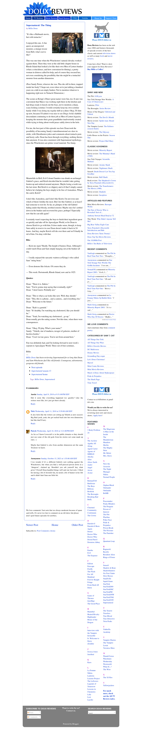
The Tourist (107, 610)
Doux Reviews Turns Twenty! (98, 233)
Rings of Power (109, 557)
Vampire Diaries (109, 640)
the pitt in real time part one (101, 277)
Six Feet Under (109, 573)
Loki (89, 694)
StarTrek (106, 584)
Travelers (106, 613)
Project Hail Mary (106, 141)
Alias (89, 459)
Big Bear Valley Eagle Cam (98, 224)
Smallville (107, 578)
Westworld (107, 664)
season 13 (41, 370)
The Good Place (93, 603)
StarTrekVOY (108, 600)
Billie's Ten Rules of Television (99, 243)
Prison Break (108, 528)
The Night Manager (107, 470)
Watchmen (107, 658)
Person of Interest (107, 510)
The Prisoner (108, 530)
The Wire (107, 669)
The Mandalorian (108, 438)
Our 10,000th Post (94, 240)
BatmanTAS (92, 480)
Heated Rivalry (93, 614)
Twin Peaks (107, 621)
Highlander (91, 617)
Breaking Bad (92, 496)
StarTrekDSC (108, 589)
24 (88, 432)
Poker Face (107, 520)
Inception (103, 195)
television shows (109, 53)
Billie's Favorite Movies (96, 346)
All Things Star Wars (95, 342)
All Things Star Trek (95, 339)
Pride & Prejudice (94, 376)
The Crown (91, 515)
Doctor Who (92, 534)
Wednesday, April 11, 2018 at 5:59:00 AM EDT (53, 411)
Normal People (109, 477)
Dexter (90, 531)
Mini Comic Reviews (95, 366)
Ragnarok (107, 549)
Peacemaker (108, 501)
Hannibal (91, 611)
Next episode (36, 367)
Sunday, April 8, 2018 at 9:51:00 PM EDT (53, 394)
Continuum (91, 512)
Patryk (34, 430)
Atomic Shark (104, 165)
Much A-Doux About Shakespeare (100, 372)
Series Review (105, 108)
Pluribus (106, 517)
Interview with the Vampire (93, 631)
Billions (90, 488)
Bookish (90, 491)
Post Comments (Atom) (46, 530)
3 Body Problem (93, 430)
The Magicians (109, 429)
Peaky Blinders (109, 503)
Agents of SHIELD (91, 452)
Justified (90, 654)
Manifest (106, 442)
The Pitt (106, 514)
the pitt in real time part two (101, 254)
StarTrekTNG (108, 597)
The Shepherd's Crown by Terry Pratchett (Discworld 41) (101, 181)
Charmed (90, 507)
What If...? (107, 666)
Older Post (77, 525)
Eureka (90, 550)
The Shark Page (93, 379)
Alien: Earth (92, 462)
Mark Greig (92, 304)
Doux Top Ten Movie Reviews (99, 237)
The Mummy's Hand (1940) (101, 154)
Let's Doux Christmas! (96, 359)
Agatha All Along (91, 444)
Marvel (90, 362)
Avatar (90, 472)
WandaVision (108, 656)
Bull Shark (103, 177)
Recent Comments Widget (111, 319)
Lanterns (90, 675)
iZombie (90, 643)
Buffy (89, 499)
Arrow (89, 470)
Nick (33, 411)
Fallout (90, 563)
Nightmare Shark (106, 168)
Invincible (91, 635)
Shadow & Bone (109, 568)
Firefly (90, 569)
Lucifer (90, 699)
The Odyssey (104, 132)
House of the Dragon (92, 621)
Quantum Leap (109, 541)
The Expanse (92, 555)
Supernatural (50, 379)
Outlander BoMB (107, 491)
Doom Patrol (92, 539)
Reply (33, 404)
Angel (89, 467)
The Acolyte (92, 440)
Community (92, 510)
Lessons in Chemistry (91, 690)
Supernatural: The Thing (38, 25)
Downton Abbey (93, 542)
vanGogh (91, 253)
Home (55, 525)
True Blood (107, 616)
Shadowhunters (109, 570)
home (39, 374)
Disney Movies (93, 352)
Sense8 (106, 565)
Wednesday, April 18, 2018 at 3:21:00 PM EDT (55, 431)
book (102, 56)
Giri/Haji (91, 601)
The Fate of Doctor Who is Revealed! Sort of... (97, 211)
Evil (89, 552)
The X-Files (107, 677)
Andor (89, 464)
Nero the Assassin (106, 465)
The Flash (91, 571)
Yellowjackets (108, 685)
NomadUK (91, 269)
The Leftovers (92, 681)
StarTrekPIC (108, 592)
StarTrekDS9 (108, 586)
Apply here (97, 415)
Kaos (89, 662)
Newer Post (32, 525)
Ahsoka (90, 456)
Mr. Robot (107, 453)
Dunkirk (102, 191)
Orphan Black (108, 485)
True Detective (109, 618)
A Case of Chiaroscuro (100, 100)
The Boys (91, 486)
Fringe (90, 582)
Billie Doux (31, 357)
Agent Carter (92, 448)
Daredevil (91, 523)
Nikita (105, 474)
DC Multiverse (93, 349)
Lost (89, 697)
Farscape (90, 566)
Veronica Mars (109, 648)
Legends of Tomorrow (91, 685)
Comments (33, 717)
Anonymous (92, 260)
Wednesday (107, 661)
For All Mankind (90, 575)
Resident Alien (109, 554)
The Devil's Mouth (106, 117)
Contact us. (71, 710)
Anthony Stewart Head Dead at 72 (100, 215)
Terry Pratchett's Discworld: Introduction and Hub (98, 229)
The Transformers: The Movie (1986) (100, 187)
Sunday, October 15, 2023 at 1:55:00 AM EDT (59, 458)
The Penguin (108, 506)
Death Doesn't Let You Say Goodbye (101, 172)
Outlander (107, 487)
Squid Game (108, 581)
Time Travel (92, 382)
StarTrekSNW (108, 594)
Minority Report (105, 150)
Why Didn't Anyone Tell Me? (101, 220)
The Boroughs (92, 494)
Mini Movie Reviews (95, 369)
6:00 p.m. (98, 96)
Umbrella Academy (106, 630)
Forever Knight (93, 579)
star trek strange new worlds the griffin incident (99, 263)
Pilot (97, 105)
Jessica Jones (92, 651)
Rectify (106, 552)
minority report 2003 (96, 307)
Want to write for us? (71, 708)
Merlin (106, 445)
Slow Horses (108, 576)
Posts (31, 712)
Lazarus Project (93, 678)
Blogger (75, 724)
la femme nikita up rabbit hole (99, 296)
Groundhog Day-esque (96, 356)
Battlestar (91, 483)
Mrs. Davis (107, 455)
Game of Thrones (90, 597)
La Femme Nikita (91, 671)
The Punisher (108, 533)
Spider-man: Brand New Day (100, 121)
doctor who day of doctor (100, 315)
